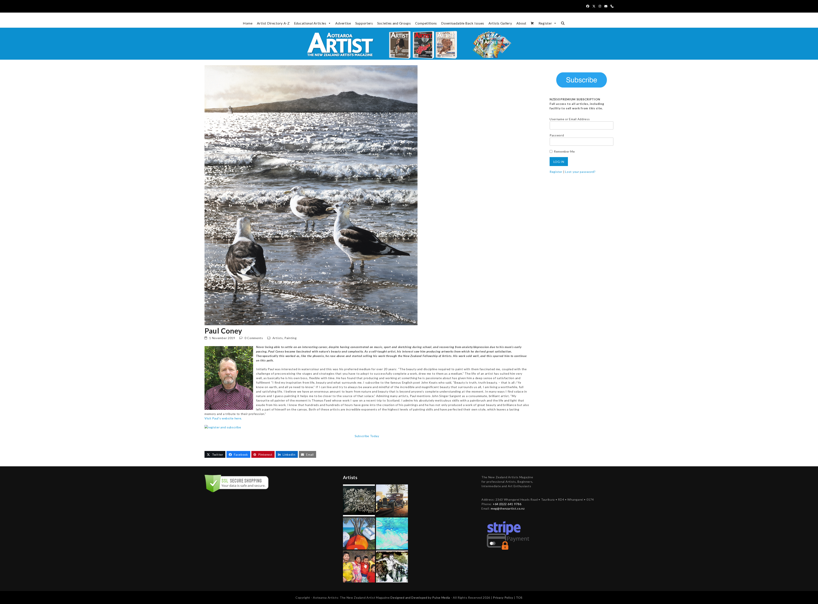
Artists (277, 338)
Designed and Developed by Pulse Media (420, 597)
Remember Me (564, 151)
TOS (519, 597)
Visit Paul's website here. (223, 418)
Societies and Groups (394, 23)
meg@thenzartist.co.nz (508, 508)
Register (545, 23)
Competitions (426, 23)
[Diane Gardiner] (359, 533)
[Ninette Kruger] (359, 500)
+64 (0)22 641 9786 (507, 504)
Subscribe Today (367, 436)
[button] (563, 23)
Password (557, 135)
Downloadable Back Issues (462, 23)
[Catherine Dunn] (392, 566)
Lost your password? (580, 171)
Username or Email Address (570, 119)
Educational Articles (310, 23)
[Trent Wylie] (392, 500)
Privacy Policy (503, 597)
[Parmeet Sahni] (359, 566)
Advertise (343, 23)
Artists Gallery (500, 23)
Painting (290, 338)
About (521, 23)
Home (248, 23)
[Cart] (532, 23)
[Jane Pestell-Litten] (392, 533)
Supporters (364, 23)
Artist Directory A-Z (273, 23)
